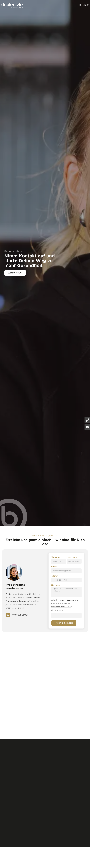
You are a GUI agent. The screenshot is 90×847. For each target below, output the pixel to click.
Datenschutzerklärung (61, 607)
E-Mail (54, 566)
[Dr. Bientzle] (12, 5)
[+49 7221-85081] (8, 615)
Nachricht (56, 585)
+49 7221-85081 (20, 614)
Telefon (54, 576)
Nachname (72, 557)
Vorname (55, 557)
